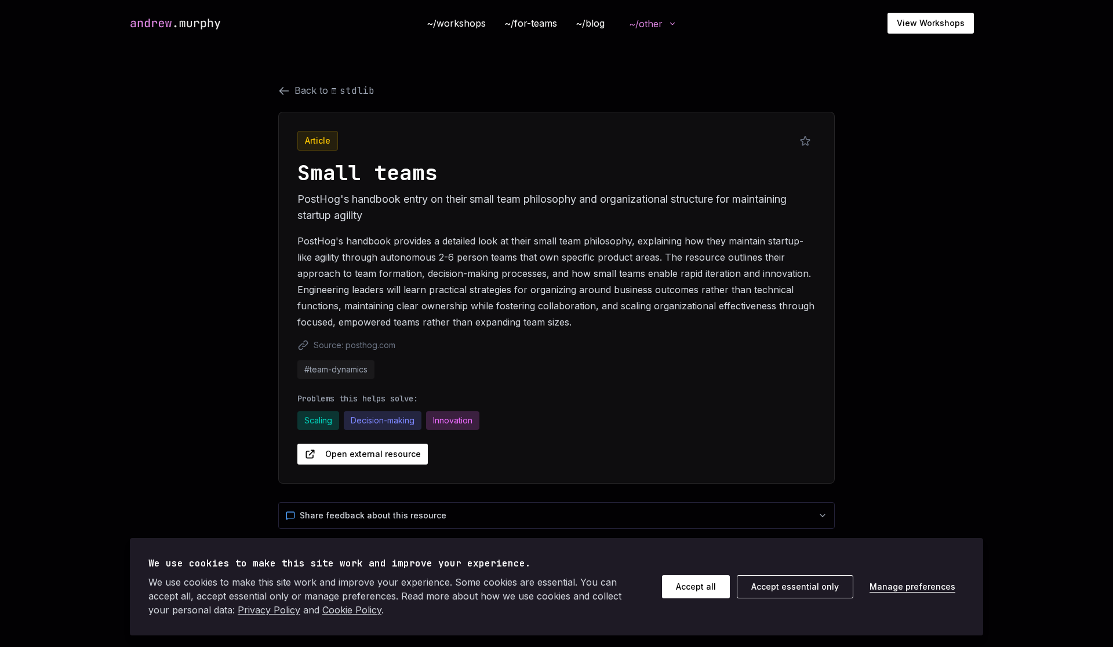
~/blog (590, 23)
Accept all (696, 586)
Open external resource (373, 454)
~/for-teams (530, 23)
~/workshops (456, 23)
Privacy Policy (269, 610)
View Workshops (931, 23)
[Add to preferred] (805, 141)
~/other (646, 24)
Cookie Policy (351, 610)
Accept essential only (795, 586)
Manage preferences (912, 586)
